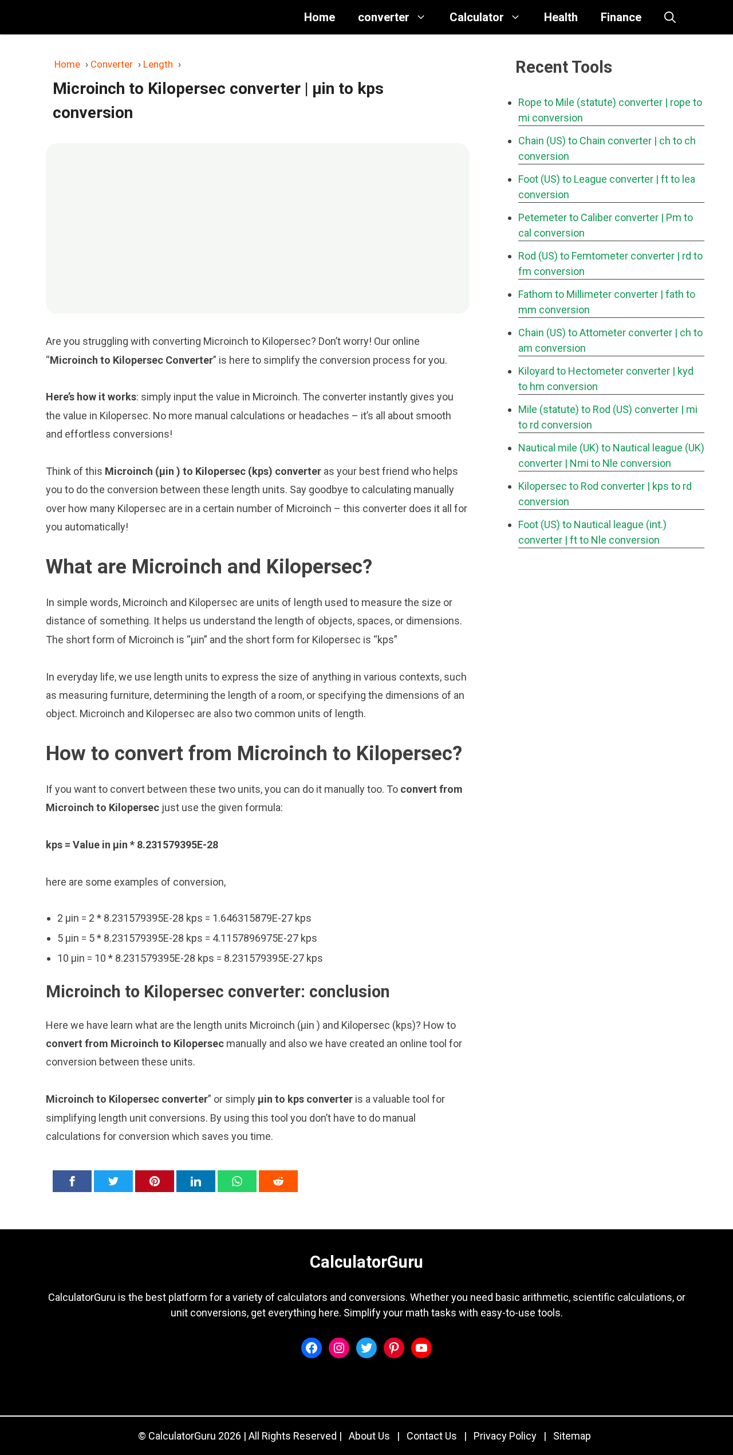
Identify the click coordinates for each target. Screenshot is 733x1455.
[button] (670, 17)
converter (383, 17)
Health (561, 17)
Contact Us (432, 1436)
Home (319, 17)
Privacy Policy (505, 1436)
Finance (621, 17)
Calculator (477, 17)
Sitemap (572, 1436)
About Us (369, 1436)
